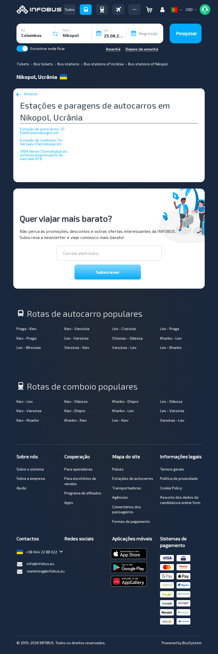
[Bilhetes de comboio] (102, 9)
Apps (68, 502)
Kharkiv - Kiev (75, 420)
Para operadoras (78, 469)
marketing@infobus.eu (46, 571)
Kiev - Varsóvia (76, 328)
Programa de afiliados (82, 493)
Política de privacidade (179, 478)
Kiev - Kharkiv (27, 420)
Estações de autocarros (132, 478)
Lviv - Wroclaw (28, 347)
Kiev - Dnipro (74, 410)
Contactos (27, 538)
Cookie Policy (171, 488)
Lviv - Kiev (120, 420)
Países (118, 469)
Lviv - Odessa (171, 401)
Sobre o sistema (30, 469)
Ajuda (21, 488)
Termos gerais (172, 469)
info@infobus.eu (40, 563)
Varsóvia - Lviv (124, 347)
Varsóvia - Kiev (76, 347)
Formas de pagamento (131, 521)
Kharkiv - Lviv (171, 338)
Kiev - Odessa (75, 401)
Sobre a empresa (30, 478)
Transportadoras (126, 488)
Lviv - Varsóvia (76, 338)
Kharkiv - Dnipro (125, 401)
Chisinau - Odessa (127, 338)
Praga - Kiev (26, 328)
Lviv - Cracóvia (124, 328)
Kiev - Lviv (24, 401)
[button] (134, 9)
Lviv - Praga (169, 328)
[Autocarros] (86, 9)
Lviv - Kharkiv (171, 347)
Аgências (120, 497)
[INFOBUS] (38, 9)
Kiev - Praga (26, 338)
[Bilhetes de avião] (118, 9)
